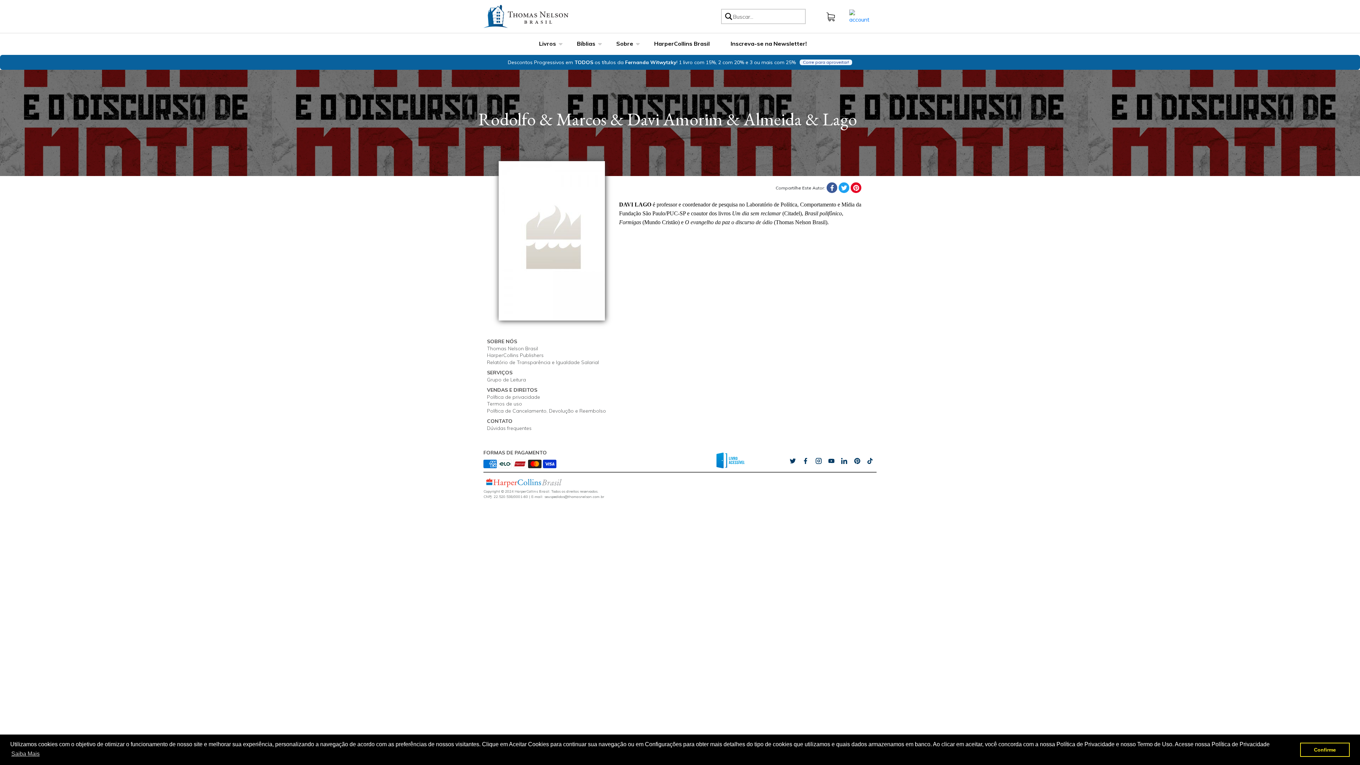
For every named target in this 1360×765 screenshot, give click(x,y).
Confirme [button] (1325, 750)
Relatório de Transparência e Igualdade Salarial (543, 362)
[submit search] (728, 16)
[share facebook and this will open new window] (805, 461)
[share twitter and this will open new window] (792, 461)
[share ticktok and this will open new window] (857, 461)
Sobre (624, 43)
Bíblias (586, 43)
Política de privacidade (513, 397)
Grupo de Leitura (506, 379)
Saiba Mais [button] (25, 754)
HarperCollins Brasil (682, 43)
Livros (547, 43)
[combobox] (768, 16)
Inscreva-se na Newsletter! (769, 43)
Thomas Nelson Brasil (512, 348)
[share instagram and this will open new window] (818, 461)
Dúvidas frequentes (509, 428)
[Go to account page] (859, 15)
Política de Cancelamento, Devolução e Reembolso (546, 411)
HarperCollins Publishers (515, 355)
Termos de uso (504, 404)
